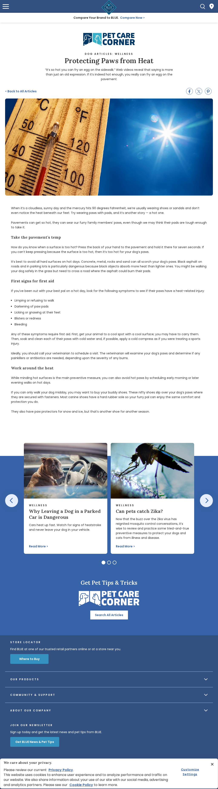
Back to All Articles (21, 91)
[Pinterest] (208, 91)
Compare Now (131, 18)
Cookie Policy (81, 784)
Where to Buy (29, 659)
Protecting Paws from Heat (109, 61)
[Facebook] (189, 91)
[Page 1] (103, 562)
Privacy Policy (61, 769)
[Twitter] (198, 91)
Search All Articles (109, 615)
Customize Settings (190, 771)
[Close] (212, 764)
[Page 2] (109, 562)
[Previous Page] (11, 500)
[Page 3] (114, 562)
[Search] (203, 6)
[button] (6, 6)
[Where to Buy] (211, 6)
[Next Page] (206, 500)
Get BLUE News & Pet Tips (34, 742)
